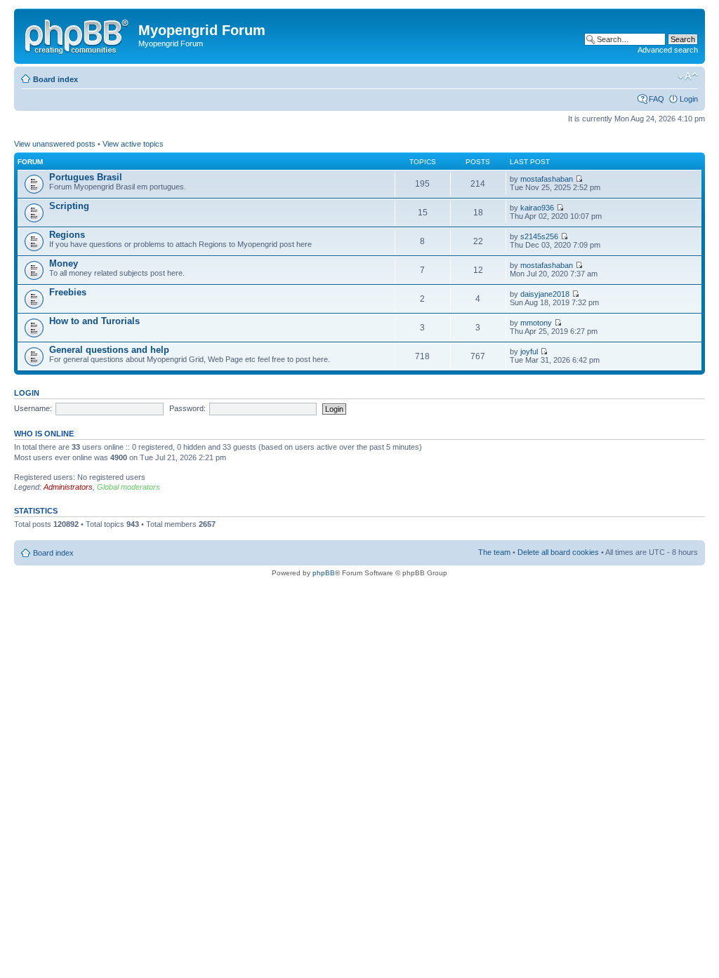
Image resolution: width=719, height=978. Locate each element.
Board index (55, 79)
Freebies (67, 292)
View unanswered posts (54, 144)
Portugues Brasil (85, 177)
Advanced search (668, 50)
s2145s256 (539, 236)
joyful (529, 351)
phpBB (323, 573)
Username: (33, 408)
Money (63, 263)
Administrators (68, 487)
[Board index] (78, 34)
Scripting (69, 206)
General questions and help (109, 349)
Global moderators (128, 487)
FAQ (656, 99)
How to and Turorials (94, 321)
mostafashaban (546, 179)
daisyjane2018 (544, 294)
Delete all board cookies (558, 552)
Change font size (688, 76)
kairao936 (537, 207)
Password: (187, 408)
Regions (67, 234)
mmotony (536, 323)
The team (494, 552)
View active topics (133, 144)
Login (689, 99)
